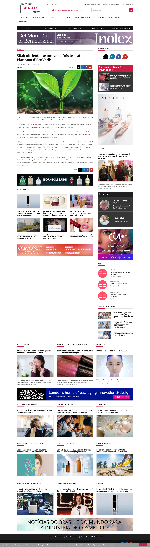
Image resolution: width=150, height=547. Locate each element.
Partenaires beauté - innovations (111, 68)
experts (67, 18)
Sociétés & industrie (66, 483)
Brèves (19, 49)
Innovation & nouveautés (29, 483)
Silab (35, 124)
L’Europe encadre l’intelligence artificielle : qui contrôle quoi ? (123, 333)
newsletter (85, 537)
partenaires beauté (83, 18)
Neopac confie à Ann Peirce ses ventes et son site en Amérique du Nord (27, 236)
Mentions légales (97, 537)
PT (56, 4)
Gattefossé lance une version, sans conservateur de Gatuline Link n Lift (32, 451)
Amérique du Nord (52, 28)
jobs (52, 18)
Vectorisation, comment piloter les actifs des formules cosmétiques (113, 411)
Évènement (23, 22)
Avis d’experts (23, 345)
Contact (59, 537)
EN (52, 4)
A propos (50, 537)
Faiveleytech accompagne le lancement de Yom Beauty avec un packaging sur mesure (54, 213)
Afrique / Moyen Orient (121, 28)
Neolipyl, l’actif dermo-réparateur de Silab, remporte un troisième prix (81, 213)
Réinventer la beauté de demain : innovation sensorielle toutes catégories (75, 352)
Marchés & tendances (27, 404)
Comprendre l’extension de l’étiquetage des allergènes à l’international (123, 324)
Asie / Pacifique (98, 28)
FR (48, 4)
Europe (28, 28)
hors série (98, 18)
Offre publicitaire (71, 537)
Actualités (37, 18)
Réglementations (65, 404)
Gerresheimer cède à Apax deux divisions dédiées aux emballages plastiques (74, 451)
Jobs (100, 264)
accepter (143, 545)
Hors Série (101, 345)
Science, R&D (102, 404)
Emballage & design (66, 444)
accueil (24, 18)
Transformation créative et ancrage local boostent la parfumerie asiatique (34, 352)
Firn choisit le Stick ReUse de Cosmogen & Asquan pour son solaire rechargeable (28, 213)
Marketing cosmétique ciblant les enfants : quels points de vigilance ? (123, 315)
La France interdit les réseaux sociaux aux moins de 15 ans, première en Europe (74, 411)
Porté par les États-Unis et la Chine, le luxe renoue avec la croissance (34, 411)
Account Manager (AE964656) (119, 283)
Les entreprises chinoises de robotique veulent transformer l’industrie (33, 490)
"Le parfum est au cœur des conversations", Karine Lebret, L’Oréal (75, 490)
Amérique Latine (75, 28)
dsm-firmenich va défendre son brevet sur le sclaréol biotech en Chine (53, 236)
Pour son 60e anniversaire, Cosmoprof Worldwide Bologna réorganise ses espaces (114, 156)
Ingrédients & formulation (30, 444)
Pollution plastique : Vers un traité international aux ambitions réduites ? (112, 451)
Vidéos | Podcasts (114, 18)
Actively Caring (22, 165)
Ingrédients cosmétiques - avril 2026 (111, 351)
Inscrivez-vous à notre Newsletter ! (68, 10)
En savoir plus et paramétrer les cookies (101, 545)
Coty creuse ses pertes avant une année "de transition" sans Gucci (81, 236)
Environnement (103, 444)
